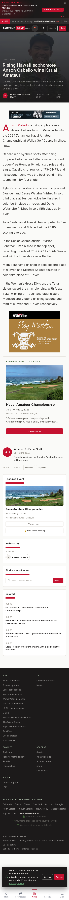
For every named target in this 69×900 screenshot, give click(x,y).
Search (57, 580)
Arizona (48, 804)
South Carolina (26, 809)
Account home (44, 761)
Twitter (17, 467)
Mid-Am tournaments (13, 703)
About (39, 766)
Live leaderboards (46, 680)
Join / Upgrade (44, 757)
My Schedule (9, 740)
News (12, 59)
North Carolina (10, 809)
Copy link (42, 467)
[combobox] (34, 580)
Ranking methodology (13, 757)
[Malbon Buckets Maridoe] (34, 331)
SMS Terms (41, 840)
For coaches (9, 766)
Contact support (11, 782)
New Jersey (42, 809)
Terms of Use (9, 840)
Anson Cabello (20, 125)
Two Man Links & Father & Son (17, 717)
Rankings (7, 752)
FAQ (5, 787)
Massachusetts (58, 809)
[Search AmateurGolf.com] (43, 28)
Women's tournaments (14, 699)
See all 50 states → (29, 813)
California (7, 804)
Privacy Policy (26, 840)
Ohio (15, 813)
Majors (6, 713)
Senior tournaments (12, 694)
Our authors (42, 770)
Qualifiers (7, 731)
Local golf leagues (12, 690)
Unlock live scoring (34, 531)
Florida (18, 804)
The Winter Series (11, 722)
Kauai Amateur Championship (24, 509)
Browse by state (11, 685)
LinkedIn (29, 467)
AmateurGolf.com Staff (28, 449)
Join (63, 28)
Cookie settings (10, 845)
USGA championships (13, 708)
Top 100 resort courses (14, 726)
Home (5, 59)
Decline (47, 877)
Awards (6, 761)
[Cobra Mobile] (34, 115)
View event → (34, 524)
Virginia (6, 813)
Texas (27, 804)
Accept (59, 877)
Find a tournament (11, 680)
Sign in (52, 28)
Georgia (59, 804)
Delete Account (57, 840)
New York (37, 804)
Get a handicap (10, 735)
